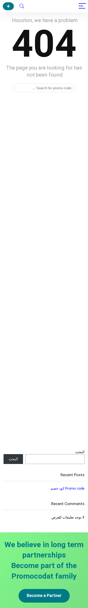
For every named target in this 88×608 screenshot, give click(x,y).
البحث (79, 452)
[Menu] (82, 6)
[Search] (21, 6)
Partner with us (8, 6)
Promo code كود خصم (67, 488)
